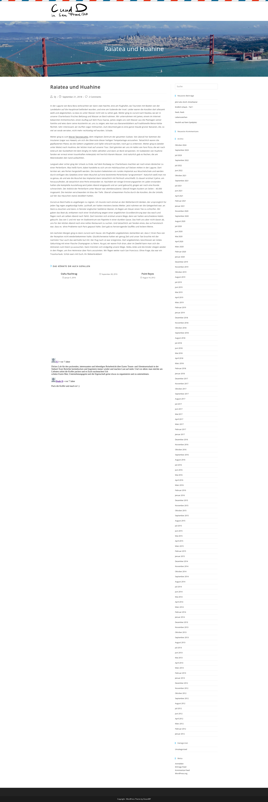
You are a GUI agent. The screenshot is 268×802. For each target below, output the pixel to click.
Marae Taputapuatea (78, 136)
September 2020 (182, 216)
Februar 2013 (180, 673)
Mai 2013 (178, 657)
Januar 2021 (180, 206)
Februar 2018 (180, 368)
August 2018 (180, 338)
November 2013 (181, 627)
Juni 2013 (178, 652)
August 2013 (180, 642)
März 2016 (179, 485)
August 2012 (180, 703)
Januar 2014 (180, 617)
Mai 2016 (178, 475)
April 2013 (179, 663)
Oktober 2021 (180, 175)
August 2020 (180, 221)
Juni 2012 (178, 713)
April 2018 (179, 358)
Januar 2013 (180, 678)
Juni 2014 (178, 591)
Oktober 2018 (180, 328)
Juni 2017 (178, 409)
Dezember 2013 (181, 622)
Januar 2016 (180, 495)
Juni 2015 (178, 531)
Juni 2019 (178, 287)
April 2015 (179, 541)
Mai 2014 (178, 597)
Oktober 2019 (180, 272)
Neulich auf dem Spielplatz (186, 122)
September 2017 (182, 393)
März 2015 (179, 546)
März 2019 (179, 302)
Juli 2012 (178, 708)
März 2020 (179, 246)
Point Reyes (148, 273)
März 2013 (179, 668)
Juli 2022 (178, 165)
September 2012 (182, 698)
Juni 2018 (178, 348)
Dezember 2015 (181, 500)
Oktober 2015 (180, 510)
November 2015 (181, 505)
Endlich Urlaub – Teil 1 (184, 107)
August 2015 (180, 520)
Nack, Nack (179, 112)
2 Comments (95, 97)
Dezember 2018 (181, 317)
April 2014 (179, 602)
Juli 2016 (178, 465)
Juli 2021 (178, 185)
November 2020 (181, 211)
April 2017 (179, 419)
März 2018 (179, 363)
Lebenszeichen (181, 117)
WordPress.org (181, 773)
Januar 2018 (180, 373)
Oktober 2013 (180, 632)
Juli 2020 (178, 226)
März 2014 (179, 607)
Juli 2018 (178, 343)
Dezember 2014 (181, 561)
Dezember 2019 (181, 262)
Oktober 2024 (180, 145)
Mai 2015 (178, 536)
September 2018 (182, 333)
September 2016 (182, 454)
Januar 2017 (180, 434)
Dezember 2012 (181, 683)
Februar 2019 (180, 307)
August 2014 (180, 581)
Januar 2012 (180, 734)
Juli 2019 (178, 282)
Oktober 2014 (180, 571)
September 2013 (182, 637)
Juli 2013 (178, 647)
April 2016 (179, 480)
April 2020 (179, 241)
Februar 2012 (180, 729)
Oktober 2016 (180, 449)
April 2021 (179, 196)
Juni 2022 (178, 170)
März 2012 (179, 723)
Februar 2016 (180, 490)
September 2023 (182, 150)
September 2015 (182, 515)
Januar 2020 (180, 257)
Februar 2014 (180, 612)
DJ (55, 97)
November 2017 (181, 383)
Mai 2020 (178, 236)
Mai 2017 (178, 414)
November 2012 (181, 688)
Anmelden (179, 763)
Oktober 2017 (180, 388)
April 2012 (179, 718)
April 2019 (179, 297)
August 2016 (180, 459)
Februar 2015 (180, 551)
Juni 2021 (178, 190)
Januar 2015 (180, 556)
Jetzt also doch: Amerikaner (186, 102)
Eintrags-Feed (180, 767)
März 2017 (179, 424)
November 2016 (181, 444)
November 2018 (181, 322)
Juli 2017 (178, 404)
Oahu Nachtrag (69, 273)
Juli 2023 (178, 155)
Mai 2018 (178, 353)
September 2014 (182, 576)
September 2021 (182, 180)
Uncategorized (181, 749)
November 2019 (181, 267)
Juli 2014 (178, 586)
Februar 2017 (180, 429)
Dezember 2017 (181, 378)
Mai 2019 (178, 292)
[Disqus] (108, 319)
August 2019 (180, 277)
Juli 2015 (178, 525)
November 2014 (181, 566)
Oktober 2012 (180, 693)
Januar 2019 (180, 312)
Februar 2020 (180, 251)
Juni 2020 (178, 231)
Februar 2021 (180, 201)
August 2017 (180, 399)
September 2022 (182, 160)
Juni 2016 (178, 470)
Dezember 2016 (181, 439)
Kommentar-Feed (182, 770)
